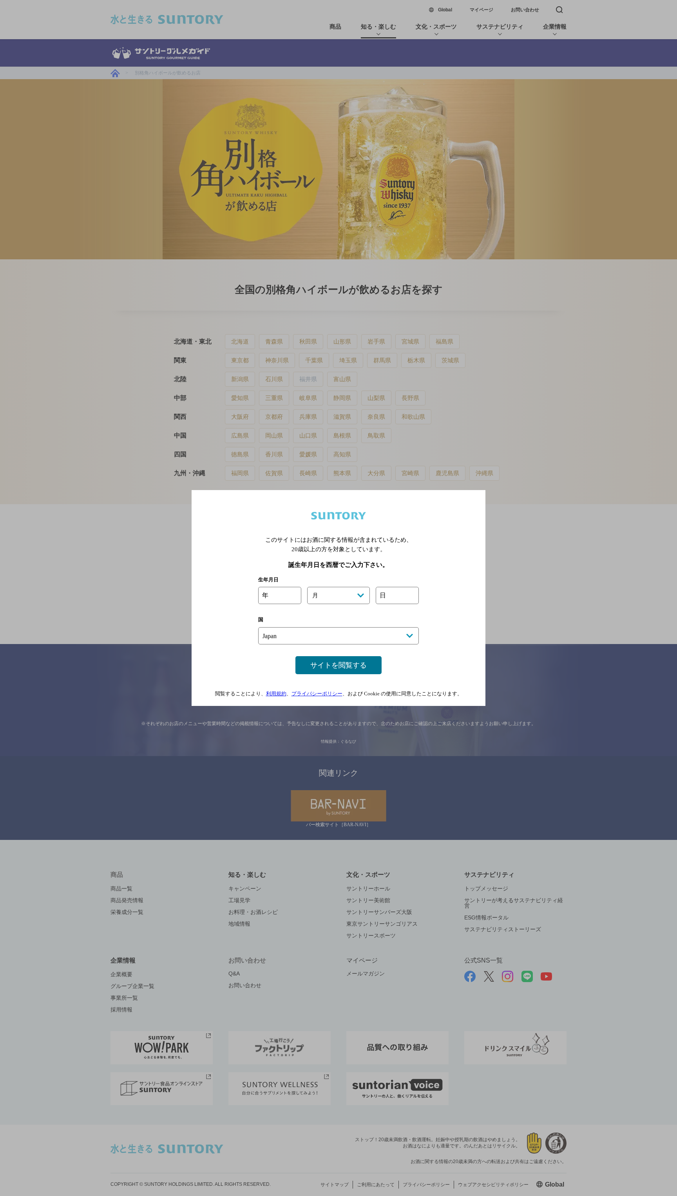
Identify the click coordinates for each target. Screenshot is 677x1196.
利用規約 (276, 694)
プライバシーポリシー (316, 694)
